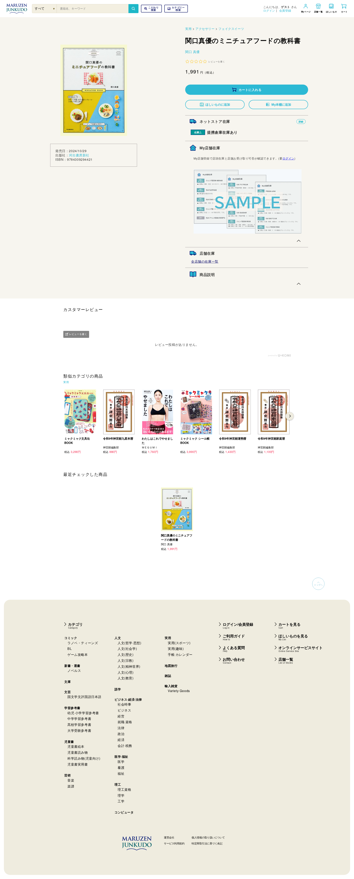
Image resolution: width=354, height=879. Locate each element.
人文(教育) (126, 678)
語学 (118, 689)
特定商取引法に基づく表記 (207, 843)
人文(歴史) (126, 654)
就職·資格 (125, 721)
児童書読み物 (77, 752)
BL (69, 648)
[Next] (290, 416)
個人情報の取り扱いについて (208, 837)
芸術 (67, 775)
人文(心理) (126, 672)
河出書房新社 (79, 155)
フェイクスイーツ (231, 28)
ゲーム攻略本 (77, 654)
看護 (121, 767)
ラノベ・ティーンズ (82, 642)
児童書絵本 (75, 746)
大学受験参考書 (79, 730)
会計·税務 (125, 745)
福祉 (121, 773)
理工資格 (124, 789)
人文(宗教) (126, 660)
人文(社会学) (127, 648)
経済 (121, 739)
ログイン (269, 10)
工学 (121, 801)
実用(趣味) (176, 648)
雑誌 (168, 675)
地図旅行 (171, 665)
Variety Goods (179, 690)
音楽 (70, 780)
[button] (176, 8)
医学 (121, 761)
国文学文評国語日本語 (84, 696)
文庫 (67, 681)
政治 (121, 733)
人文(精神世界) (129, 666)
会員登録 (285, 10)
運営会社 (169, 837)
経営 (121, 716)
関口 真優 (192, 51)
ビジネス (124, 710)
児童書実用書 (77, 764)
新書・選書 (72, 665)
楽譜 (70, 786)
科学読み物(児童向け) (83, 758)
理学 (121, 795)
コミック (70, 638)
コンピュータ (124, 812)
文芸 (67, 692)
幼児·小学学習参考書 (83, 712)
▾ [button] (54, 8)
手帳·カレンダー (180, 654)
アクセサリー (205, 28)
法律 (121, 727)
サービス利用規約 (174, 843)
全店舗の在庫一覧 (204, 261)
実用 (188, 28)
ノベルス (74, 670)
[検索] (133, 8)
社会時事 (124, 704)
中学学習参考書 (79, 718)
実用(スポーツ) (179, 642)
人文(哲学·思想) (129, 642)
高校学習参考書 (79, 724)
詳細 (301, 121)
